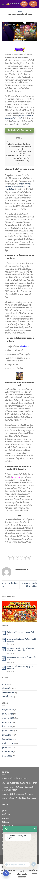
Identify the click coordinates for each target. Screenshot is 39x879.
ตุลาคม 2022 (6, 747)
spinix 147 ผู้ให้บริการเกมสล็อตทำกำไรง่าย (21, 658)
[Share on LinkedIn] (29, 557)
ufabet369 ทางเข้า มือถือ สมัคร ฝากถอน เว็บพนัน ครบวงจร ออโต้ (22, 649)
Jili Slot (19, 11)
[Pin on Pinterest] (25, 557)
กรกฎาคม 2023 (8, 709)
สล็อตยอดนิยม (7, 688)
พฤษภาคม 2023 (8, 718)
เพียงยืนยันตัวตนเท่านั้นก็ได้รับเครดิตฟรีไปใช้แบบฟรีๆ (21, 159)
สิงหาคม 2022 (7, 756)
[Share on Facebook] (13, 557)
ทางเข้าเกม (6, 814)
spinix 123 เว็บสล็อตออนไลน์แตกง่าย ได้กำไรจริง (21, 640)
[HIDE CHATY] (6, 873)
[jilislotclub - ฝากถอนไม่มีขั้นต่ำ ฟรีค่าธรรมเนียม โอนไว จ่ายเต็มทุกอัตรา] (12, 3)
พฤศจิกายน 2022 (8, 743)
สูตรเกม (4, 810)
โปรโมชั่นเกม (7, 697)
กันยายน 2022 (7, 752)
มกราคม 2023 (7, 735)
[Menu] (3, 3)
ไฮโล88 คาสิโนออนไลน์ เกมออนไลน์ (20, 632)
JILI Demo (5, 818)
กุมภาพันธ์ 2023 (8, 730)
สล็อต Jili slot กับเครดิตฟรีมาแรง (20, 144)
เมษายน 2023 (7, 722)
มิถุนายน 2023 (7, 714)
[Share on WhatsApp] (9, 557)
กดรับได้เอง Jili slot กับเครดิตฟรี (20, 156)
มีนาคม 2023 (7, 726)
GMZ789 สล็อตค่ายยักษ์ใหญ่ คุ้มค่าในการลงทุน (21, 668)
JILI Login (5, 822)
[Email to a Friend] (21, 557)
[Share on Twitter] (17, 557)
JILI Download (7, 826)
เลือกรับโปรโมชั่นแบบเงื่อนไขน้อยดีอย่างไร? (21, 148)
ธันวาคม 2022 (7, 739)
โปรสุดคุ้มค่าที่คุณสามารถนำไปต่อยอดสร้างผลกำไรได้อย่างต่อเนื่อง (18, 187)
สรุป (19, 163)
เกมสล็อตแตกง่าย (8, 692)
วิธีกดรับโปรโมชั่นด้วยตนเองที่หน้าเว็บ (22, 152)
